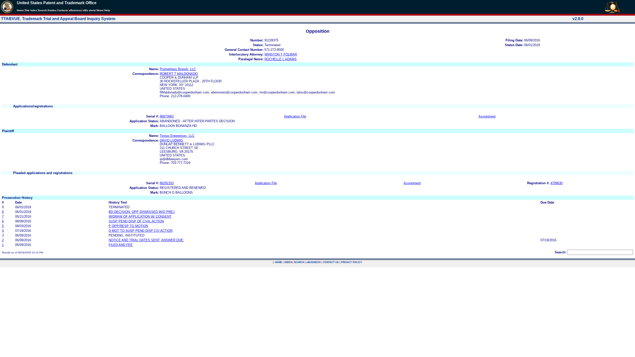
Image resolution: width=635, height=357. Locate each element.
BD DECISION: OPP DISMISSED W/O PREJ (142, 212)
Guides (52, 10)
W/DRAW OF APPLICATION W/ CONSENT (140, 216)
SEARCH (299, 262)
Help (107, 10)
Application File (295, 116)
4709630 (556, 183)
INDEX (288, 262)
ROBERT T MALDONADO (179, 74)
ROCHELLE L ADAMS (280, 59)
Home (20, 10)
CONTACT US (331, 262)
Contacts (62, 10)
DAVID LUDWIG (171, 140)
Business (75, 10)
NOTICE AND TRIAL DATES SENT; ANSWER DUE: (146, 240)
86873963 (167, 116)
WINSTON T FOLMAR (280, 54)
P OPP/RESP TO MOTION (128, 226)
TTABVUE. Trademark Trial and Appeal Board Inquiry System (58, 19)
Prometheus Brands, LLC (178, 69)
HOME (278, 262)
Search (42, 10)
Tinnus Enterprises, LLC (177, 136)
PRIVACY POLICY (351, 262)
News (100, 10)
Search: (560, 252)
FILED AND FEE (121, 245)
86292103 (167, 183)
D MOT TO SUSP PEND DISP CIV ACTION (140, 231)
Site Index (31, 10)
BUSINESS (313, 262)
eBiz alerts (89, 10)
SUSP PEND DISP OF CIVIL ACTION (136, 221)
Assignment (487, 116)
